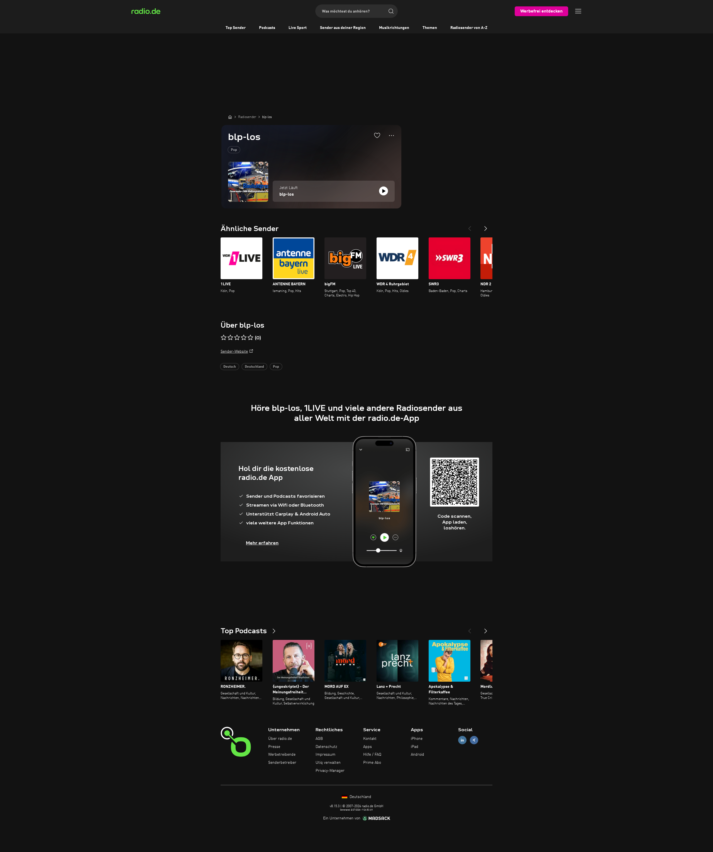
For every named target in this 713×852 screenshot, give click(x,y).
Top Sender (236, 28)
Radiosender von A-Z (468, 28)
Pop (234, 150)
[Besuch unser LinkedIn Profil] (462, 740)
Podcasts (267, 28)
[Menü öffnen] (578, 11)
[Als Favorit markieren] (377, 135)
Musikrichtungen (394, 28)
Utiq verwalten (328, 763)
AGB (319, 739)
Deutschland (254, 367)
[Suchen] (391, 11)
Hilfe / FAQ (372, 755)
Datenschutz (326, 747)
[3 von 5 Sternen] (237, 337)
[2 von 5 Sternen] (230, 337)
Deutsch (229, 367)
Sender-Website (234, 351)
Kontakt (370, 739)
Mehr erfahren (262, 543)
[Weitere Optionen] (391, 135)
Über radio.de (280, 739)
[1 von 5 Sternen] (223, 337)
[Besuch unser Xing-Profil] (474, 740)
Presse (274, 747)
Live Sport (298, 28)
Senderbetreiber (282, 763)
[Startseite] (230, 117)
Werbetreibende (282, 755)
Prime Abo (372, 763)
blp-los (286, 194)
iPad (414, 747)
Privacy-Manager (330, 771)
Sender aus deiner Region (343, 28)
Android (417, 755)
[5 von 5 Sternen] (250, 337)
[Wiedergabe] (383, 190)
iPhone (417, 739)
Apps (367, 747)
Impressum (325, 755)
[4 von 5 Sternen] (243, 337)
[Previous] (469, 226)
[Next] (485, 226)
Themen (430, 28)
